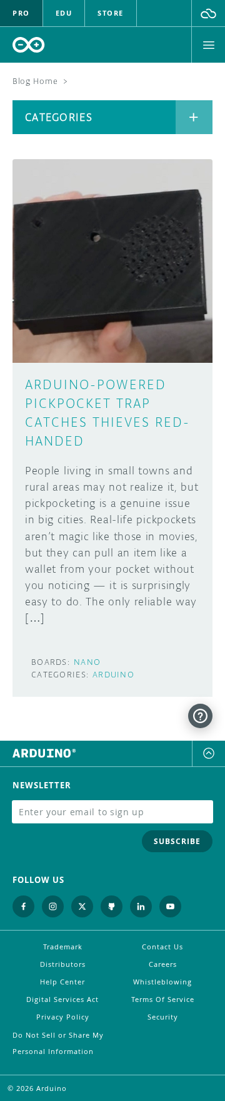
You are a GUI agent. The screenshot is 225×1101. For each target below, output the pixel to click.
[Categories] (194, 117)
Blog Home (35, 81)
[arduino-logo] (29, 45)
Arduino (113, 674)
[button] (208, 13)
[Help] (200, 716)
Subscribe (177, 841)
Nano (87, 662)
